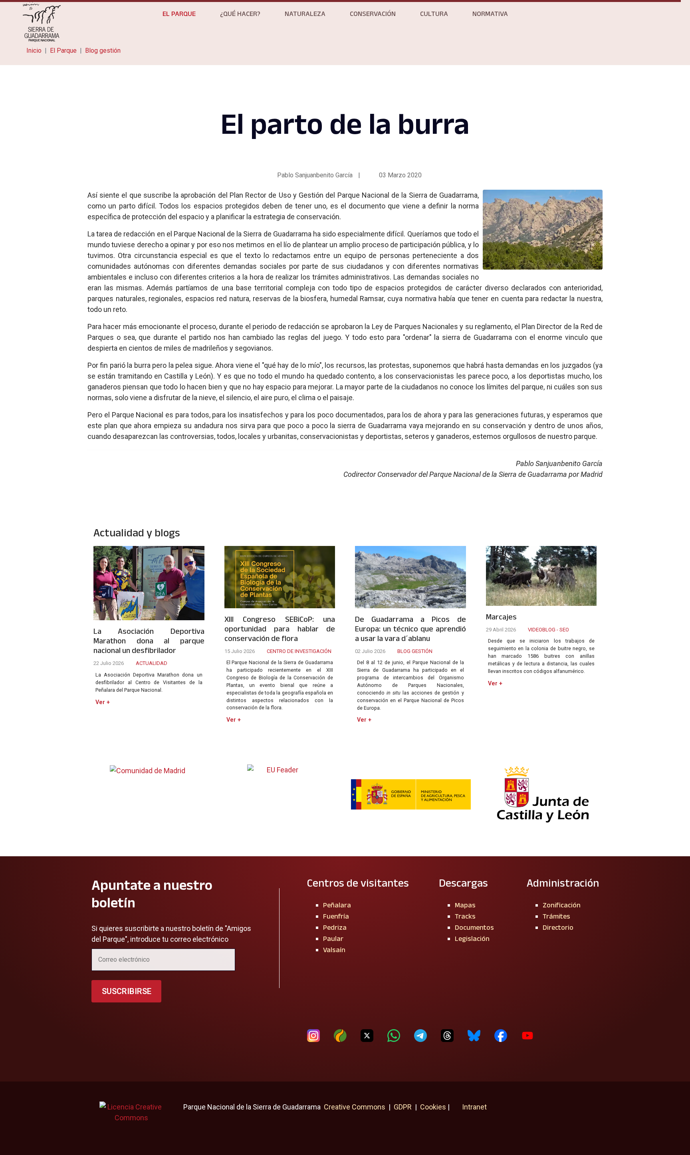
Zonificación (562, 905)
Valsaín (334, 950)
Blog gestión (414, 651)
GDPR (403, 1107)
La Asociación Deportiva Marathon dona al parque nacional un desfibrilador (148, 641)
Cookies (433, 1107)
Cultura (434, 14)
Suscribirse (126, 991)
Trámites (556, 916)
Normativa (490, 14)
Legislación (472, 939)
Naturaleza (305, 14)
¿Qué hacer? (240, 14)
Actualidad (151, 663)
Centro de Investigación (299, 651)
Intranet (473, 1107)
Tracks (465, 916)
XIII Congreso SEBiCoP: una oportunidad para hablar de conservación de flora (279, 629)
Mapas (465, 905)
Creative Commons (354, 1107)
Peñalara (337, 905)
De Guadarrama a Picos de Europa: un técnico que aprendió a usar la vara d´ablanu (410, 629)
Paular (333, 939)
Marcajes (501, 616)
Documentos (474, 927)
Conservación (373, 14)
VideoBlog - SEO (548, 630)
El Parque (179, 14)
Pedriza (335, 927)
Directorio (558, 927)
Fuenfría (336, 916)
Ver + (102, 702)
